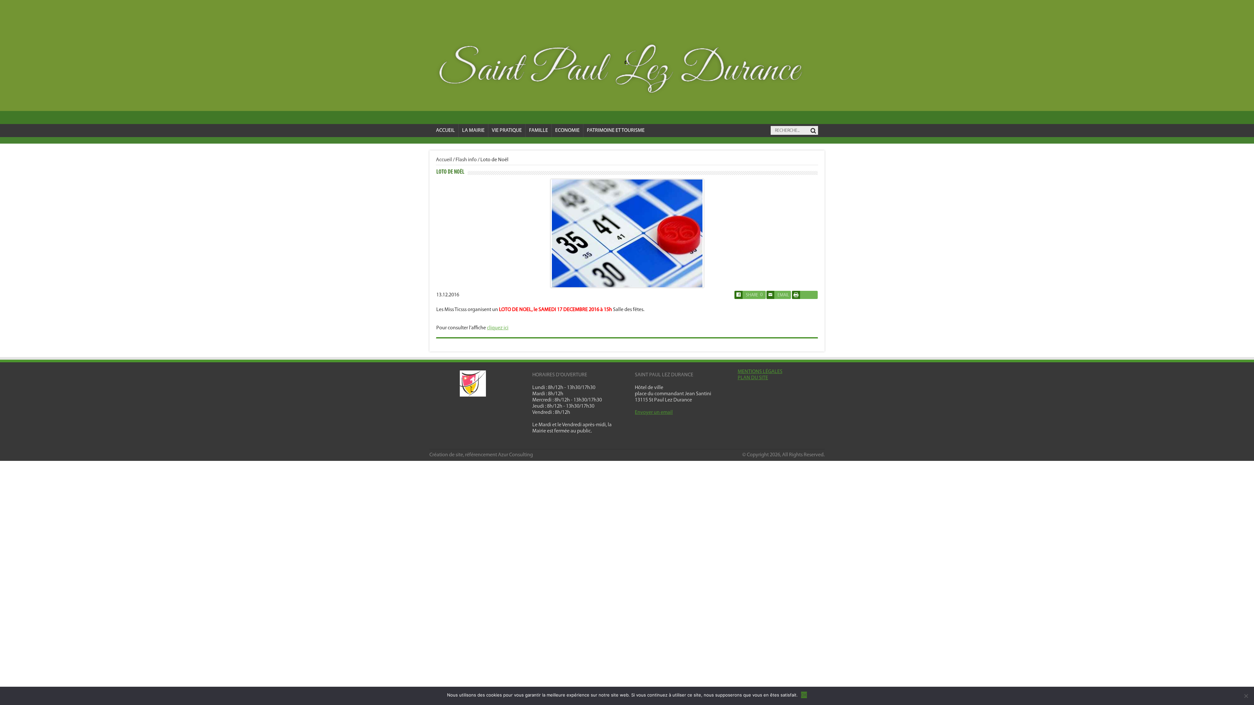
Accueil (445, 130)
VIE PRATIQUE (507, 130)
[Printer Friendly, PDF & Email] (796, 297)
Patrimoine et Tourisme (616, 130)
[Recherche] (813, 131)
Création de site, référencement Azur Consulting (481, 455)
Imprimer (805, 295)
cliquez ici (497, 328)
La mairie (473, 130)
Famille (538, 130)
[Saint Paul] (627, 70)
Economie (567, 130)
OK (804, 694)
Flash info (466, 160)
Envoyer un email (654, 412)
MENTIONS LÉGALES (760, 371)
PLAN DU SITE (753, 378)
